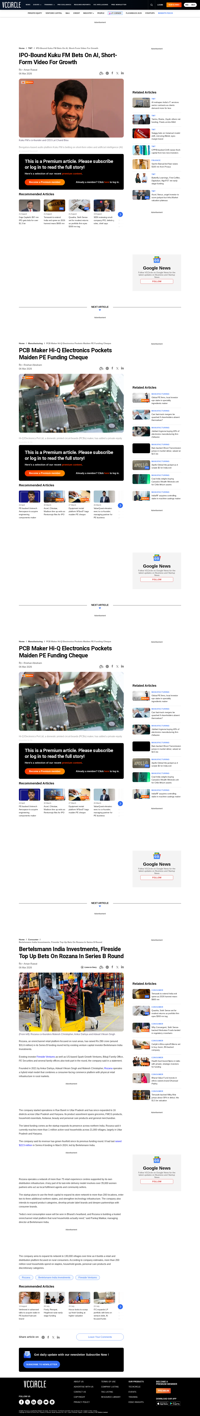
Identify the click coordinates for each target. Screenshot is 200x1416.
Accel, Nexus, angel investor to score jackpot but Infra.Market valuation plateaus (165, 197)
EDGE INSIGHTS (136, 1402)
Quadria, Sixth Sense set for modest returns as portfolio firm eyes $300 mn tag (165, 1013)
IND (186, 5)
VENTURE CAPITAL (54, 13)
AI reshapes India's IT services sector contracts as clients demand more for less (165, 105)
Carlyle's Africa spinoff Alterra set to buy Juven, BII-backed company (166, 1047)
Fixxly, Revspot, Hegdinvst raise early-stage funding (53, 1312)
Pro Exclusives (64, 4)
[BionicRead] (101, 73)
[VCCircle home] (11, 5)
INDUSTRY (87, 13)
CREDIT (76, 13)
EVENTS (132, 1392)
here (106, 182)
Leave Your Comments (100, 1337)
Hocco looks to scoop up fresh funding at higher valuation (78, 1312)
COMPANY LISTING (110, 1387)
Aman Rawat (30, 70)
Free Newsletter (118, 4)
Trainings (48, 4)
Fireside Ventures (46, 1057)
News (28, 4)
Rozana (108, 1068)
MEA (193, 5)
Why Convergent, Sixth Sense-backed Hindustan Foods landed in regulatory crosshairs (166, 1030)
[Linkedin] (122, 73)
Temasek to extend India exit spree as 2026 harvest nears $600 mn (54, 220)
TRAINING (133, 1397)
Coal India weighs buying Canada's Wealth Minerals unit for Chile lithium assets (165, 482)
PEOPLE (100, 13)
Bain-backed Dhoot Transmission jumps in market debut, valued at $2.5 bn (166, 451)
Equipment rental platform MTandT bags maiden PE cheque (79, 511)
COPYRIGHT (79, 1397)
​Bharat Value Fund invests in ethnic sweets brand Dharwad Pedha (165, 1081)
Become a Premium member (44, 182)
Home (22, 48)
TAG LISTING (107, 1392)
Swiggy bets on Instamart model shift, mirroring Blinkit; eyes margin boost (166, 136)
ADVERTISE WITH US (83, 1387)
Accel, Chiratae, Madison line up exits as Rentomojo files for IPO (54, 511)
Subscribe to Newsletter (41, 1364)
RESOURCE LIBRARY (111, 1397)
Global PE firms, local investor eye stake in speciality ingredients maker (165, 400)
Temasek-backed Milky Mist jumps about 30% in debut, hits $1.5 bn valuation (165, 1097)
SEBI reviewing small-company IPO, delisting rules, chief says (104, 220)
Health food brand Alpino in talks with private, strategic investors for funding (166, 1064)
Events (36, 4)
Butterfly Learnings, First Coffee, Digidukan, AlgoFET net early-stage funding (166, 181)
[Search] (151, 5)
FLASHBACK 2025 (134, 13)
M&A (68, 13)
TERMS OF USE (108, 1382)
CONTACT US (80, 1392)
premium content (72, 173)
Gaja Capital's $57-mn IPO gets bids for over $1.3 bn (29, 220)
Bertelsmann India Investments (54, 1277)
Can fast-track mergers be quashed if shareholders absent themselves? (166, 417)
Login (160, 5)
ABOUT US (79, 1382)
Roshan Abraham (33, 365)
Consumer (33, 939)
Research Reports (82, 4)
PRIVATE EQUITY (35, 13)
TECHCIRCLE (135, 1387)
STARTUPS (150, 13)
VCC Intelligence (100, 4)
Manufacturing (35, 343)
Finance (156, 160)
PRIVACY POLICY (82, 1402)
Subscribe (174, 5)
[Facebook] (112, 73)
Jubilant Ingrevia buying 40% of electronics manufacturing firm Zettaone (165, 434)
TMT (30, 48)
